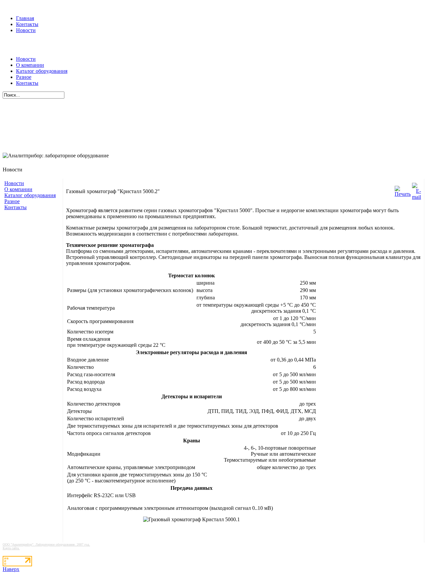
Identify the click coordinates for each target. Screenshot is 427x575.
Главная (25, 18)
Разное (23, 77)
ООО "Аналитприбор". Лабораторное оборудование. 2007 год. (46, 544)
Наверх (11, 569)
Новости (26, 30)
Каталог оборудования (41, 71)
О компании (30, 65)
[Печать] (403, 189)
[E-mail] (416, 189)
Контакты (27, 24)
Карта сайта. (11, 548)
